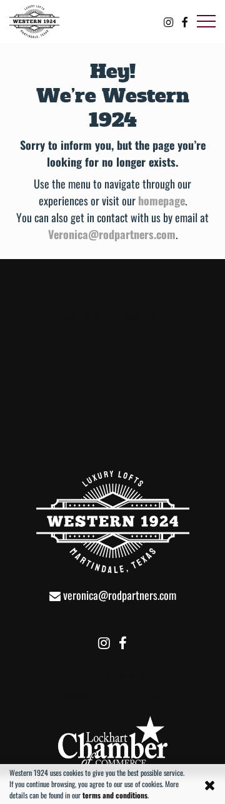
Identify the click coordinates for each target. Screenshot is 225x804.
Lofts (112, 295)
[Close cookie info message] (210, 784)
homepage (161, 200)
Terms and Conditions (113, 377)
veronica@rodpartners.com (118, 595)
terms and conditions (115, 795)
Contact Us (112, 418)
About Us (112, 336)
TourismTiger (135, 694)
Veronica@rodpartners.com (112, 234)
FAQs (112, 357)
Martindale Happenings (112, 315)
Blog (112, 398)
